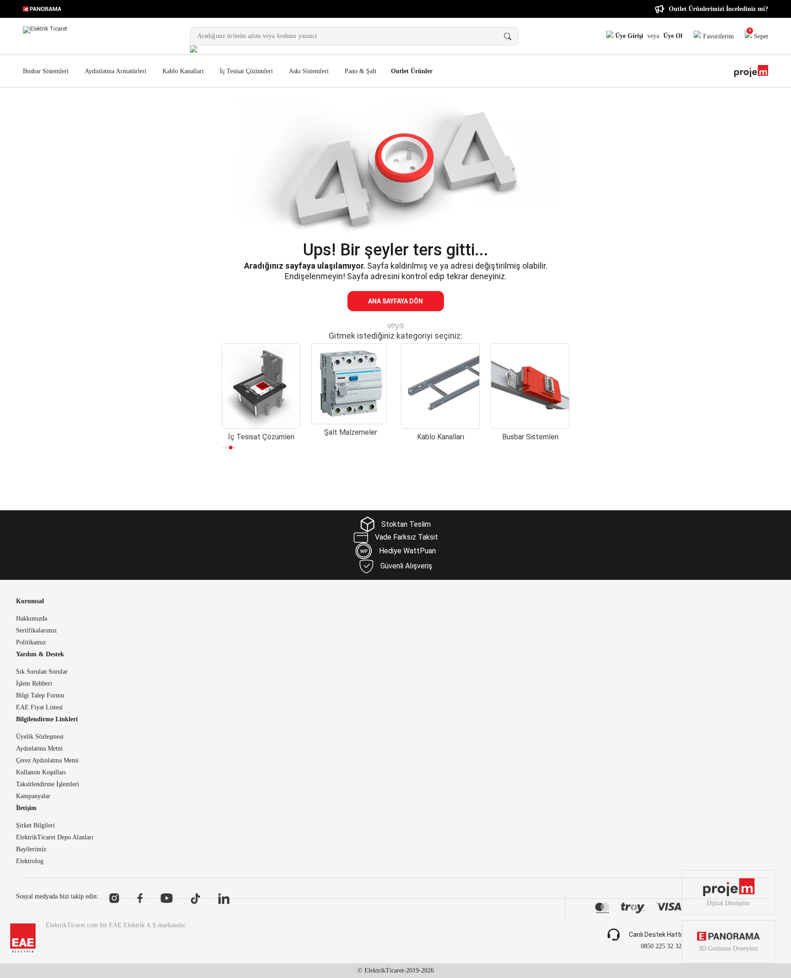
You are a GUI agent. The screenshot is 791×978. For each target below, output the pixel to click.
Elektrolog (29, 861)
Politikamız (31, 642)
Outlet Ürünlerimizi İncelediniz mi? (718, 8)
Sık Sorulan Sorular (42, 672)
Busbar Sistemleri (46, 71)
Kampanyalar (33, 796)
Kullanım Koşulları (41, 772)
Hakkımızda (31, 619)
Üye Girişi (628, 35)
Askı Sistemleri (309, 71)
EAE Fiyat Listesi (39, 707)
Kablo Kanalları (183, 71)
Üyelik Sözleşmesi (40, 737)
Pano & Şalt (360, 71)
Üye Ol (673, 35)
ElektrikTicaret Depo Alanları (54, 837)
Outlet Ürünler (412, 71)
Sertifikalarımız (36, 630)
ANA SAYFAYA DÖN (395, 301)
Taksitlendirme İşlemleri (47, 784)
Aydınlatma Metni (39, 749)
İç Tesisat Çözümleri (246, 71)
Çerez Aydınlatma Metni (47, 760)
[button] (223, 447)
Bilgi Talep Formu (40, 695)
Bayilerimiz (31, 849)
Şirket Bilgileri (35, 825)
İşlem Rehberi (34, 684)
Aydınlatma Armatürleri (115, 71)
